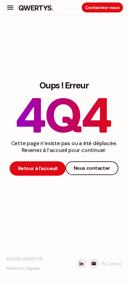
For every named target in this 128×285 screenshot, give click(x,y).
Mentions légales (23, 268)
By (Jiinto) (111, 263)
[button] (10, 7)
